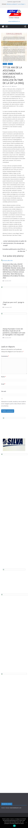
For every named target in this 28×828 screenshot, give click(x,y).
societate (10, 63)
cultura (4, 63)
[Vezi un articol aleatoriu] (25, 26)
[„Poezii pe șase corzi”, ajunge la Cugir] (14, 287)
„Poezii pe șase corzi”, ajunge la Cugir (13, 303)
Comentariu (5, 356)
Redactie (15, 86)
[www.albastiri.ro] (3, 26)
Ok (14, 825)
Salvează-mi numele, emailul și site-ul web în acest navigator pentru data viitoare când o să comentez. (13, 404)
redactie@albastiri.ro (14, 21)
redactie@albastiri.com (15, 808)
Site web (3, 391)
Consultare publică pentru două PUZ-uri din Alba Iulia (13, 250)
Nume (3, 377)
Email (3, 384)
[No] (26, 822)
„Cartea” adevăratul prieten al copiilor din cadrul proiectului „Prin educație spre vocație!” (14, 243)
